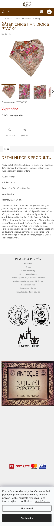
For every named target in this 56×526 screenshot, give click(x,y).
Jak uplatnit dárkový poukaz (28, 292)
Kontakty (28, 263)
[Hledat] (3, 12)
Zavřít (17, 124)
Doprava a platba (28, 288)
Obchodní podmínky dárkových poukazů (28, 277)
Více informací (42, 501)
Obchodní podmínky (28, 274)
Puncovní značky (28, 270)
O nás (28, 267)
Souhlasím (27, 518)
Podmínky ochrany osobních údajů (28, 281)
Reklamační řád (28, 284)
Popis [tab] (6, 148)
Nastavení (27, 508)
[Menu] (49, 12)
